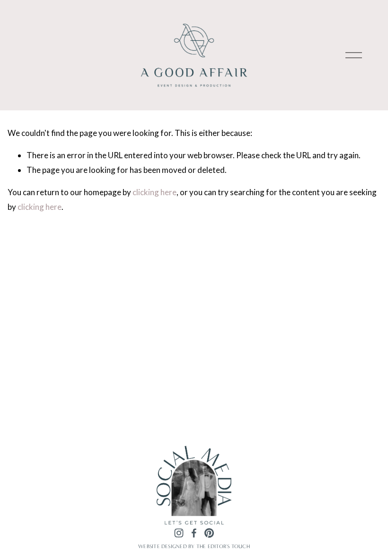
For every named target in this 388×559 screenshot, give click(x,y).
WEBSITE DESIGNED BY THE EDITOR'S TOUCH (194, 546)
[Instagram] (179, 533)
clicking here (154, 192)
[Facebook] (194, 533)
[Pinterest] (209, 533)
